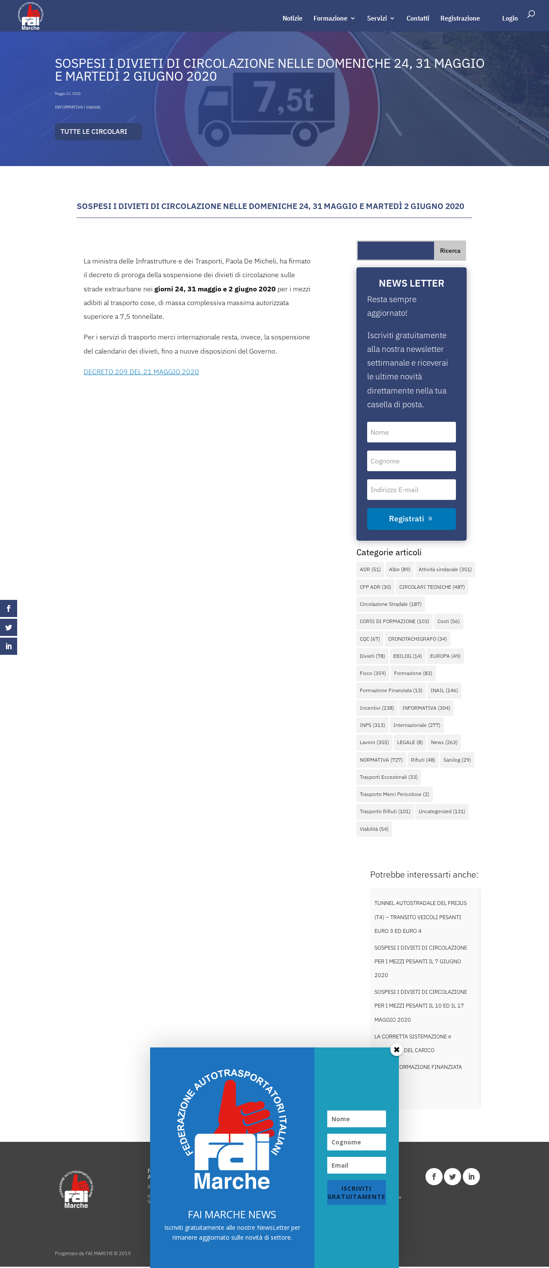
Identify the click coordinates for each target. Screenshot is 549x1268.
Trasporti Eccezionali (389, 777)
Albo (399, 569)
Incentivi (377, 708)
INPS (372, 725)
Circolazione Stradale (391, 604)
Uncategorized (442, 811)
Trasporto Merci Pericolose (394, 794)
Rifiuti (423, 760)
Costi (448, 621)
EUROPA (445, 656)
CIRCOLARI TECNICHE (432, 587)
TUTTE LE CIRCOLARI (93, 131)
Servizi (377, 18)
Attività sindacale (445, 569)
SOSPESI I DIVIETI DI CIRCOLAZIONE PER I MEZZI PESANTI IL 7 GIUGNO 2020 (420, 961)
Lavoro (374, 742)
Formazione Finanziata (391, 690)
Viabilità (93, 107)
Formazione (330, 18)
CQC (370, 639)
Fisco (373, 673)
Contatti (418, 18)
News (444, 742)
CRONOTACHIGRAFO (417, 639)
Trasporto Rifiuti (385, 811)
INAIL (444, 690)
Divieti (372, 656)
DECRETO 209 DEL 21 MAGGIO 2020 (141, 371)
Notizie (292, 18)
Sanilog (457, 760)
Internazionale (416, 725)
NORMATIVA (381, 760)
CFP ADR (375, 587)
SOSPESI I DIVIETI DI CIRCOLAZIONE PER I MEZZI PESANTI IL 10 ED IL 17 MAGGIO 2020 (420, 1005)
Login (510, 18)
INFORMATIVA (69, 107)
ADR (370, 569)
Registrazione (460, 18)
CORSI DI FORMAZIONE (394, 621)
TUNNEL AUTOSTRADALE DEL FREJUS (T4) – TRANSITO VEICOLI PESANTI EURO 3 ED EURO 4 (420, 917)
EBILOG (407, 656)
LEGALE (410, 742)
